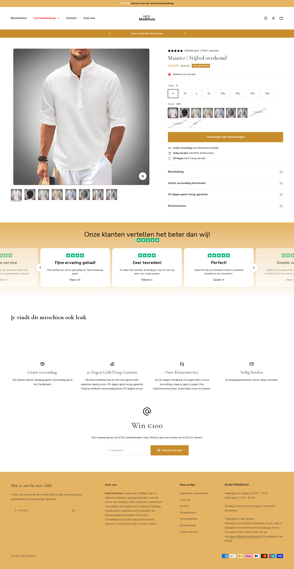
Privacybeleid (188, 512)
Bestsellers (19, 18)
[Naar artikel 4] (57, 195)
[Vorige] (109, 33)
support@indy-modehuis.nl (244, 536)
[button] (40, 267)
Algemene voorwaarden (194, 493)
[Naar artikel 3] (43, 195)
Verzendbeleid (188, 519)
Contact (71, 18)
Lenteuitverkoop (45, 18)
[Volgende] (184, 33)
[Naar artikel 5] (70, 195)
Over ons (89, 18)
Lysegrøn (177, 123)
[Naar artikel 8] (111, 195)
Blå (195, 123)
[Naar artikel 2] (29, 195)
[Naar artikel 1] (16, 195)
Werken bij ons (189, 532)
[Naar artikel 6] (84, 195)
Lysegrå (258, 112)
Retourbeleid (187, 525)
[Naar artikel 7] (98, 195)
